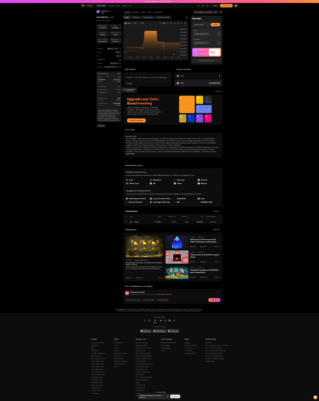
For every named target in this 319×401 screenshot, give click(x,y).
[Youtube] (170, 321)
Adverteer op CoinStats (120, 353)
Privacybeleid (188, 348)
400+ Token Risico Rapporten (144, 377)
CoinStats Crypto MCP (142, 380)
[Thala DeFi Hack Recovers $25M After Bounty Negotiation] (177, 272)
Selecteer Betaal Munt (206, 60)
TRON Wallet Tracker (97, 382)
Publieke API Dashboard (120, 361)
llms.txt (137, 382)
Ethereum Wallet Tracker (98, 374)
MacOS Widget (165, 345)
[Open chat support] (315, 397)
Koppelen (215, 24)
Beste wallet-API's (163, 300)
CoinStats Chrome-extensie (168, 342)
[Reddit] (161, 321)
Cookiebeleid (188, 350)
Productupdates (118, 342)
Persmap (116, 348)
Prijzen (116, 345)
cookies (149, 395)
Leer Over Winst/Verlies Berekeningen (216, 350)
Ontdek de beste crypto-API (163, 294)
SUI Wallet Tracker (96, 388)
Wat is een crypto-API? (134, 300)
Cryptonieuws (95, 350)
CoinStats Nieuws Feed (120, 364)
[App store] (146, 331)
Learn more (167, 1)
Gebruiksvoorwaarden (191, 345)
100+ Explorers (140, 374)
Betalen (195, 30)
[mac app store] (159, 331)
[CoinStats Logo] (87, 5)
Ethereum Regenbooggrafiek (144, 356)
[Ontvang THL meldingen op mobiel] (220, 12)
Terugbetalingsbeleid (190, 353)
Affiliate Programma (96, 356)
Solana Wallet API (140, 388)
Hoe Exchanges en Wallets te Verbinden (216, 345)
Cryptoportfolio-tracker (97, 342)
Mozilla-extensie (165, 348)
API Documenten (118, 358)
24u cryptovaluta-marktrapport (144, 364)
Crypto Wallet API (140, 385)
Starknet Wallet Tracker (97, 361)
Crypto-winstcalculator (142, 342)
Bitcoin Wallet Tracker (97, 385)
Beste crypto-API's (149, 300)
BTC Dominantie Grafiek (142, 366)
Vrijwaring (187, 342)
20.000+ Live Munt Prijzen (143, 372)
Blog (92, 348)
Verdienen (94, 345)
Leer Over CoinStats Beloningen (214, 356)
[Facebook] (174, 321)
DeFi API (138, 393)
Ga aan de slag (226, 5)
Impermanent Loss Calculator (144, 348)
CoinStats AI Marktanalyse (98, 353)
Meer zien (218, 91)
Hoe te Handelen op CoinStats (213, 353)
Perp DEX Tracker (96, 390)
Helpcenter (208, 342)
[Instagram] (149, 321)
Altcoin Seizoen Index (142, 369)
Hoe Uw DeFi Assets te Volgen (213, 348)
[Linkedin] (165, 321)
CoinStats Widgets (141, 361)
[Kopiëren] (117, 48)
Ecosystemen (95, 393)
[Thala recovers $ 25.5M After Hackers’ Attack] (177, 257)
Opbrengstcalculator (141, 345)
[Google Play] (173, 331)
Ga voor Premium (212, 52)
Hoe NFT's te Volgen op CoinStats (214, 358)
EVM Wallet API (140, 390)
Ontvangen (196, 39)
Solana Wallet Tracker (97, 369)
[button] (117, 48)
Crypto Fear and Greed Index (144, 358)
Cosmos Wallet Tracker (97, 372)
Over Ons (116, 366)
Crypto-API (213, 300)
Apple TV (163, 350)
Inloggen (215, 5)
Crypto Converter (140, 350)
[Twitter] (120, 59)
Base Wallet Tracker (96, 377)
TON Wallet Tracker (96, 380)
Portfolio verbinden (136, 120)
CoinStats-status (209, 361)
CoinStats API (117, 356)
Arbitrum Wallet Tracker (97, 366)
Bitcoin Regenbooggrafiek (143, 353)
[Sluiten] (316, 1)
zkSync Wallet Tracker (97, 364)
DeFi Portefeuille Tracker (98, 358)
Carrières (116, 350)
